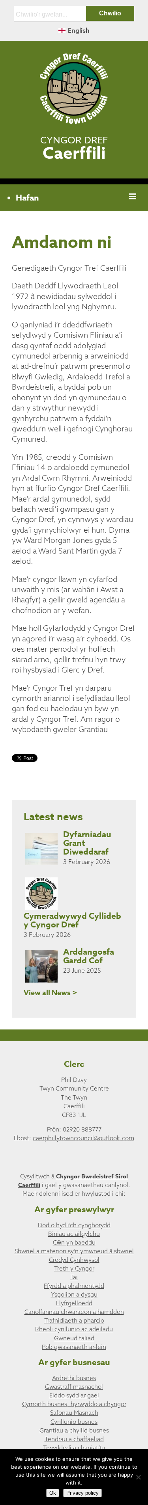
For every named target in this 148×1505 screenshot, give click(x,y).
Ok (52, 1493)
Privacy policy (82, 1493)
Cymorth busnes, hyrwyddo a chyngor (74, 1404)
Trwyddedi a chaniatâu (74, 1447)
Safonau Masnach (74, 1412)
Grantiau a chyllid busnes (74, 1430)
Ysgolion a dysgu (74, 1294)
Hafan (27, 198)
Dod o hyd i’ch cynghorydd (74, 1225)
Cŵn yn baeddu (74, 1242)
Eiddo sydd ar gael (74, 1395)
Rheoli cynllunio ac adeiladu (74, 1329)
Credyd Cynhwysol (74, 1259)
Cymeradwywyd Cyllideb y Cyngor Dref (72, 920)
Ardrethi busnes (74, 1378)
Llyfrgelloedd (74, 1303)
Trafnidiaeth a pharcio (74, 1320)
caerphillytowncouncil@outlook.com (83, 1138)
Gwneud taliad (74, 1338)
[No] (138, 1477)
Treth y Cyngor (74, 1268)
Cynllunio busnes (74, 1421)
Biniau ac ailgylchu (74, 1233)
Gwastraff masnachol (74, 1386)
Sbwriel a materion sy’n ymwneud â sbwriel (74, 1251)
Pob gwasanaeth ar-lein (74, 1347)
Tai (74, 1277)
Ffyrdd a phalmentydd (74, 1285)
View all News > (50, 993)
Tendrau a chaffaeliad (74, 1439)
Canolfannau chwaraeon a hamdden (74, 1311)
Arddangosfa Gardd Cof (88, 956)
